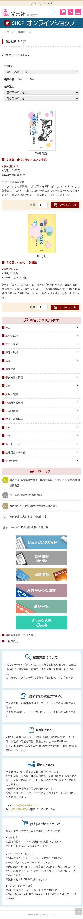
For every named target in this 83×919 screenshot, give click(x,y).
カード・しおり (14, 444)
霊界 (7, 385)
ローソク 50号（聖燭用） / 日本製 (29, 527)
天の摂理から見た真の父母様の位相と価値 (33, 506)
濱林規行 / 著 (10, 166)
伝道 (7, 360)
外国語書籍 (11, 410)
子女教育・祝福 (14, 377)
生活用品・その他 (15, 452)
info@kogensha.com (25, 805)
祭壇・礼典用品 (14, 419)
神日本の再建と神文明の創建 (26, 495)
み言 (7, 327)
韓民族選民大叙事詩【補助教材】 (28, 517)
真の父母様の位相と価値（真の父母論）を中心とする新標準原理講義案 (45, 482)
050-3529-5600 (19, 809)
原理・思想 (11, 352)
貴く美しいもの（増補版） (22, 262)
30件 (32, 79)
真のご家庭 (11, 344)
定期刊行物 (11, 460)
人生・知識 (11, 394)
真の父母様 (11, 335)
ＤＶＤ (9, 435)
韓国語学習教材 (14, 402)
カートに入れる (67, 204)
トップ (5, 32)
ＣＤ (7, 427)
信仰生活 (10, 369)
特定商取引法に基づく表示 (20, 635)
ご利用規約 (11, 641)
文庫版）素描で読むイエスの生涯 (26, 159)
